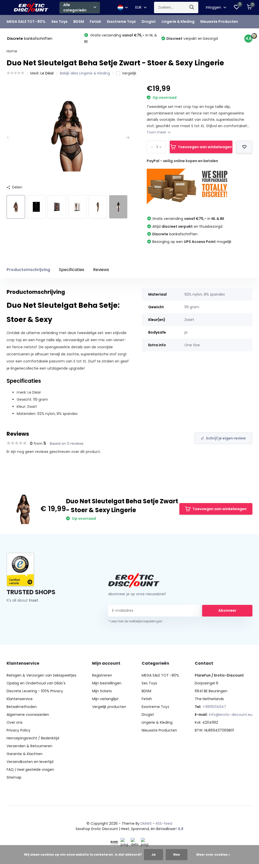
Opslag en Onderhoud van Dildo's (36, 683)
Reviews (101, 270)
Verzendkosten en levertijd (30, 761)
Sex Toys (59, 21)
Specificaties (71, 270)
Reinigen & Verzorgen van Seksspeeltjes (41, 675)
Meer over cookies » (213, 854)
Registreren (102, 675)
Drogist (149, 21)
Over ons (15, 722)
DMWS (146, 823)
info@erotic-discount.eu (230, 714)
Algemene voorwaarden (28, 714)
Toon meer (157, 132)
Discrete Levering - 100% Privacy (35, 691)
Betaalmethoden (22, 706)
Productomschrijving (28, 270)
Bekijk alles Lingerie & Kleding (85, 73)
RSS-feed (164, 823)
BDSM (78, 21)
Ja (154, 854)
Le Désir (47, 73)
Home (12, 51)
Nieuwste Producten (219, 21)
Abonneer (227, 610)
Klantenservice (20, 698)
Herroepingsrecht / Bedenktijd (33, 738)
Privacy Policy (18, 730)
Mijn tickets (102, 691)
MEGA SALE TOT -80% (26, 21)
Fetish (95, 21)
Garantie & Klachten (24, 753)
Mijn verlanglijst (105, 698)
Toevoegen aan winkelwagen (205, 146)
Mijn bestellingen (106, 683)
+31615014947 (214, 706)
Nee (176, 854)
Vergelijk (129, 73)
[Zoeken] (192, 7)
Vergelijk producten (109, 706)
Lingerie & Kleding (178, 21)
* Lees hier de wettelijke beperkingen (135, 621)
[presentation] (8, 137)
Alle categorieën (75, 7)
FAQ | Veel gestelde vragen (30, 769)
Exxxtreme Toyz (121, 21)
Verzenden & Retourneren (29, 745)
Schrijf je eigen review (226, 438)
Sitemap (14, 777)
